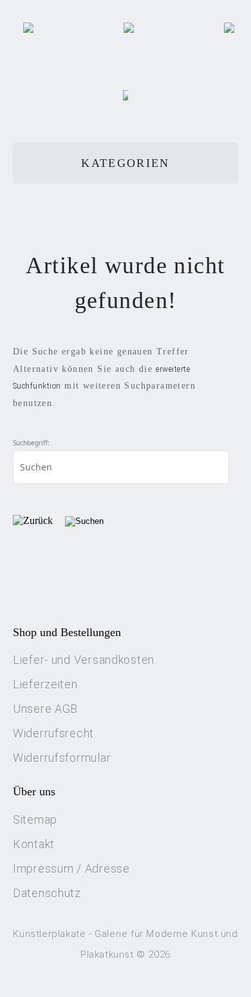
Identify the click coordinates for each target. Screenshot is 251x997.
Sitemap (35, 819)
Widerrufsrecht (53, 733)
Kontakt (34, 844)
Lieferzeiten (45, 684)
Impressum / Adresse (71, 868)
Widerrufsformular (62, 757)
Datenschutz (47, 893)
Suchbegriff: (31, 442)
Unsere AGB (45, 708)
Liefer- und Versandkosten (83, 659)
